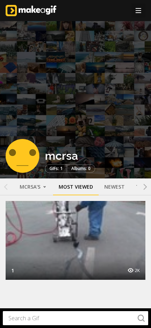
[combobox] (75, 318)
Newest (114, 186)
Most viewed (76, 186)
